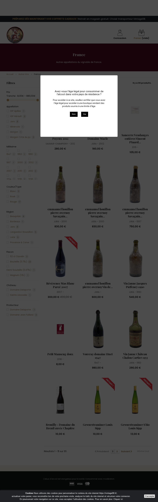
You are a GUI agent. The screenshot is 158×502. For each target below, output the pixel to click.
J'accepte (149, 496)
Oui (84, 114)
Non (74, 114)
